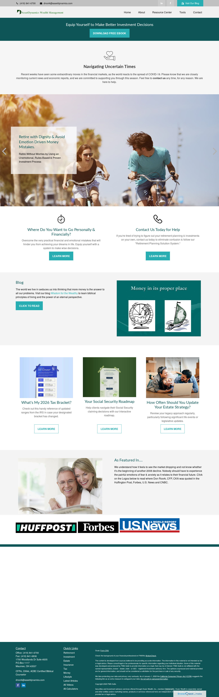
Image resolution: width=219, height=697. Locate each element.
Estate (66, 660)
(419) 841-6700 (28, 3)
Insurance (68, 664)
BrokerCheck (151, 655)
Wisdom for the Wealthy (64, 293)
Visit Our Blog (192, 3)
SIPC (172, 689)
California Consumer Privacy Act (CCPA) (176, 676)
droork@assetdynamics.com (58, 3)
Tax (65, 668)
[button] (127, 12)
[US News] (150, 532)
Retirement (69, 652)
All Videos (68, 684)
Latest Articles (70, 680)
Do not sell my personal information (154, 678)
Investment (69, 656)
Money (66, 672)
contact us (159, 78)
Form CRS (104, 650)
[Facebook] (170, 3)
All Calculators (70, 688)
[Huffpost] (46, 532)
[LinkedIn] (161, 3)
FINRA (167, 689)
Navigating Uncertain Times (109, 67)
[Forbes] (98, 532)
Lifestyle (67, 676)
